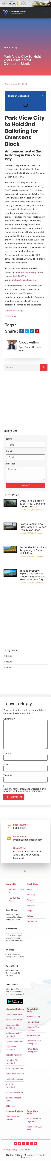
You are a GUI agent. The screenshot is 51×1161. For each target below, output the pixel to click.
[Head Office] (9, 853)
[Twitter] (19, 1143)
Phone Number (20, 824)
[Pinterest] (35, 1143)
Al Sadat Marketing (27, 272)
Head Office (19, 848)
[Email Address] (9, 838)
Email (9, 451)
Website (7, 775)
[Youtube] (23, 1143)
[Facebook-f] (15, 1143)
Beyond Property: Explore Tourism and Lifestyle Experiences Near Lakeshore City (32, 575)
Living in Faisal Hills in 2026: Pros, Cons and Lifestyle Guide (32, 503)
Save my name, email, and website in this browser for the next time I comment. (24, 790)
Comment (9, 719)
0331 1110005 (18, 276)
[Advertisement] (25, 401)
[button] (46, 12)
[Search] (43, 367)
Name (9, 439)
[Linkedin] (31, 1143)
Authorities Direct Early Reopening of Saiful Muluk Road (33, 550)
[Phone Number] (9, 826)
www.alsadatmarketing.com (22, 280)
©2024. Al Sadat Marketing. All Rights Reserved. (25, 1156)
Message (10, 464)
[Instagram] (27, 1143)
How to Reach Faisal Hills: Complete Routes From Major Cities (32, 527)
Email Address (20, 836)
